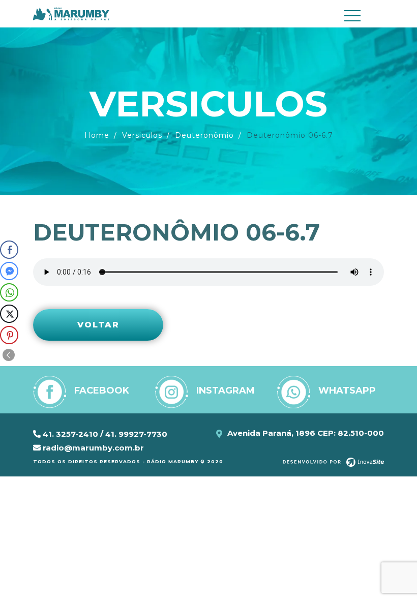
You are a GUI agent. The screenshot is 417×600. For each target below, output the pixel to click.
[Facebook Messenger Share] (9, 271)
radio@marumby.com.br (92, 448)
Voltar (98, 324)
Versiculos (142, 135)
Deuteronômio (204, 135)
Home (96, 135)
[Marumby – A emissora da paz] (71, 13)
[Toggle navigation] (361, 15)
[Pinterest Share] (9, 335)
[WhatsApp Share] (9, 292)
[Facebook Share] (9, 250)
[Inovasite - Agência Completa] (333, 461)
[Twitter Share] (9, 314)
